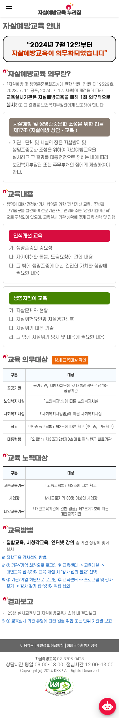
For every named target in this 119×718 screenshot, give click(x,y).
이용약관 (27, 646)
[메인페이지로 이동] (59, 9)
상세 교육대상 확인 (70, 360)
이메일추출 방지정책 (82, 646)
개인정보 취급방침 (50, 646)
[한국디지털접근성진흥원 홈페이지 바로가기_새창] (59, 686)
